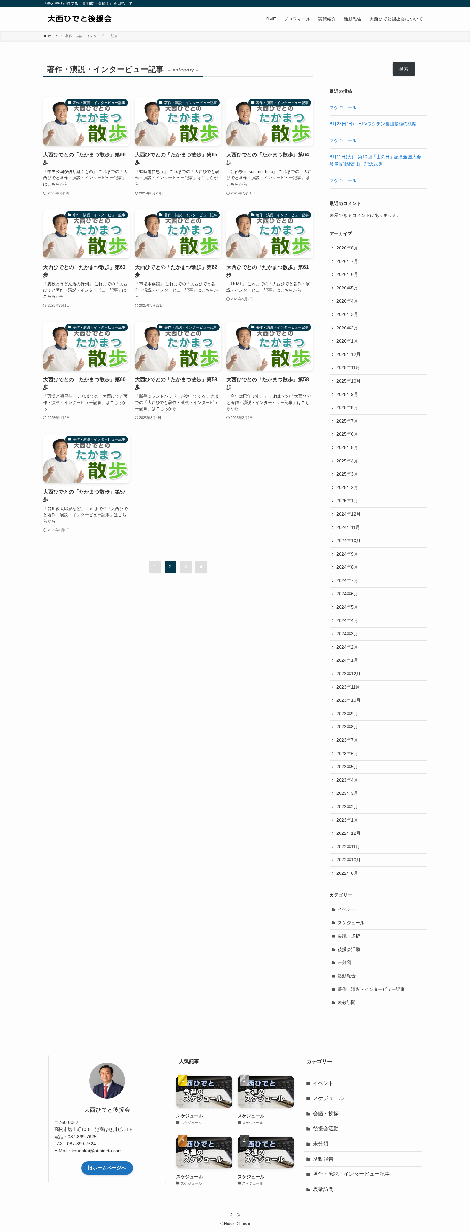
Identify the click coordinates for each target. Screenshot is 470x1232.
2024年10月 (348, 540)
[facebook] (231, 1215)
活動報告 (347, 975)
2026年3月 (347, 314)
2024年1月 (347, 660)
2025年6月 (347, 434)
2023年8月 (347, 726)
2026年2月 (347, 327)
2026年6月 (347, 274)
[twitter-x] (239, 1215)
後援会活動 (349, 949)
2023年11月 (348, 687)
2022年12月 (348, 833)
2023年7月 (347, 740)
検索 (403, 69)
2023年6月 (347, 753)
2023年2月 (347, 806)
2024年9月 (347, 554)
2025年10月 (348, 380)
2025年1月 (347, 500)
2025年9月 (347, 394)
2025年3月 (347, 474)
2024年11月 (348, 527)
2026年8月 (347, 247)
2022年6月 (347, 873)
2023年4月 (347, 780)
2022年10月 (348, 859)
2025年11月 (348, 367)
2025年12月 (348, 354)
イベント (347, 909)
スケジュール (343, 107)
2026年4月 (347, 301)
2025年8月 (347, 407)
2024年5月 (347, 607)
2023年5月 (347, 766)
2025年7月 (347, 420)
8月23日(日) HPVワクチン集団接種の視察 (373, 123)
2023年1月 (347, 820)
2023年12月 (348, 673)
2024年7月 (347, 580)
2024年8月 (347, 567)
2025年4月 (347, 460)
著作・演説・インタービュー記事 (371, 989)
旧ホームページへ (107, 1167)
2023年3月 (347, 793)
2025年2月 (347, 487)
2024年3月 (347, 633)
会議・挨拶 (349, 935)
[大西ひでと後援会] (91, 19)
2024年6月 (347, 593)
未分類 (344, 962)
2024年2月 (347, 647)
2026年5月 (347, 287)
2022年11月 (348, 846)
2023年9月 (347, 713)
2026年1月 (347, 341)
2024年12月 (348, 514)
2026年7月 (347, 261)
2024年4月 (347, 620)
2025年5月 (347, 447)
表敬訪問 (347, 1002)
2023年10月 (348, 700)
